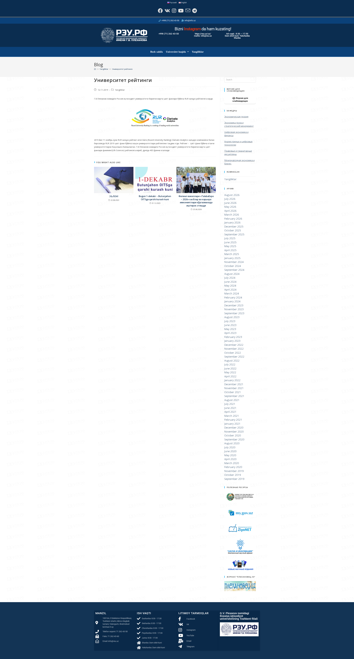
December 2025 (233, 226)
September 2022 (234, 356)
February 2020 (233, 467)
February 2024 (233, 297)
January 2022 (232, 380)
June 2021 (230, 408)
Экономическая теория (236, 116)
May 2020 (230, 455)
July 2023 (229, 321)
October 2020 (232, 435)
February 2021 (233, 419)
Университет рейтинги (122, 69)
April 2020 (230, 459)
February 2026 (233, 218)
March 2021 (231, 416)
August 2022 (232, 360)
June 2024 (230, 281)
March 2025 (231, 254)
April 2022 (230, 376)
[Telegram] (194, 10)
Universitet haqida (176, 51)
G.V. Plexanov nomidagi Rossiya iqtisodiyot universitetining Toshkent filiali (239, 616)
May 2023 (230, 329)
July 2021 (229, 404)
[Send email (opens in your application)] (187, 10)
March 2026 (231, 214)
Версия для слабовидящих (240, 99)
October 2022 (232, 352)
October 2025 (232, 230)
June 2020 (230, 451)
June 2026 (230, 203)
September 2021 (234, 396)
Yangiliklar (198, 51)
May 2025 (230, 246)
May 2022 (230, 372)
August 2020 (232, 443)
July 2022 (229, 364)
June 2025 (230, 242)
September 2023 (234, 313)
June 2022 (230, 368)
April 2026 (230, 211)
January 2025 (232, 258)
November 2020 (234, 431)
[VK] (167, 10)
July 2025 (229, 238)
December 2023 (233, 305)
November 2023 (234, 309)
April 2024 (230, 289)
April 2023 (230, 333)
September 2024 (234, 270)
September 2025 (234, 234)
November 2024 (234, 262)
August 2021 (232, 400)
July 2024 (229, 277)
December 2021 (233, 384)
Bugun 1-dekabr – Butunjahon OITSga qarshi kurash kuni (155, 198)
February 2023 (233, 337)
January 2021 (232, 423)
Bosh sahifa (156, 51)
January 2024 (232, 301)
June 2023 (230, 325)
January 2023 (232, 341)
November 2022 (234, 348)
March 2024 (231, 293)
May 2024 (230, 285)
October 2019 (232, 475)
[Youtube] (180, 10)
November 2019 (234, 471)
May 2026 (230, 207)
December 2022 (233, 345)
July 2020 (229, 447)
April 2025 (230, 250)
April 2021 (230, 412)
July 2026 (229, 199)
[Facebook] (160, 10)
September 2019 (234, 479)
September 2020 (234, 439)
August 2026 (232, 195)
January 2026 (232, 222)
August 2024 (232, 274)
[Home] (95, 69)
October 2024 (232, 266)
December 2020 (233, 427)
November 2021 (234, 388)
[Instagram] (174, 10)
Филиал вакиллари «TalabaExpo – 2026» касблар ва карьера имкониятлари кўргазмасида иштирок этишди (196, 201)
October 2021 (232, 392)
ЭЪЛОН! (113, 196)
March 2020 (231, 463)
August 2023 (232, 317)
